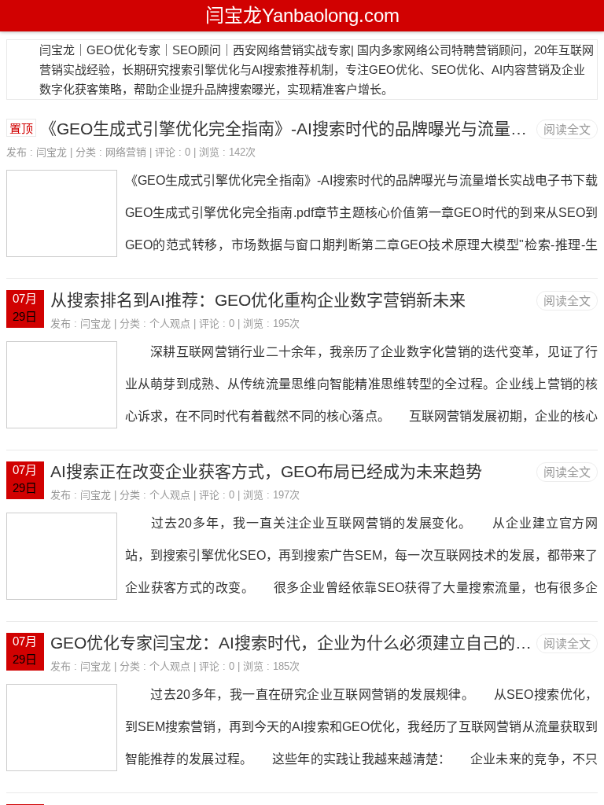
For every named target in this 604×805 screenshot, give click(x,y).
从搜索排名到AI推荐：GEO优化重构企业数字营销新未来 (258, 300)
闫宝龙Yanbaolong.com (302, 15)
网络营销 (125, 152)
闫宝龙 (51, 152)
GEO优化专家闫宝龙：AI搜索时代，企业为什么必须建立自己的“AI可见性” (320, 643)
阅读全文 (567, 129)
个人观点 (169, 323)
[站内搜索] (587, 15)
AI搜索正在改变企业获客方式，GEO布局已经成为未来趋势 (266, 471)
